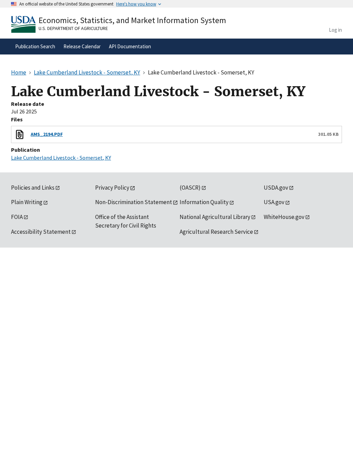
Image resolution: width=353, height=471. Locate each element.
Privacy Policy (112, 187)
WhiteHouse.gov (284, 217)
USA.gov (274, 202)
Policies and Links (32, 187)
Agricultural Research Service (216, 232)
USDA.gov (276, 187)
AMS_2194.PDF (47, 134)
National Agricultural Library (215, 217)
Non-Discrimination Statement (133, 202)
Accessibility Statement (41, 232)
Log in (335, 30)
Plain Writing (26, 202)
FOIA (17, 217)
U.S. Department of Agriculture (73, 28)
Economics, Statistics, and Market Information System (132, 20)
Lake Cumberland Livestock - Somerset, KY (61, 157)
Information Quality (204, 202)
